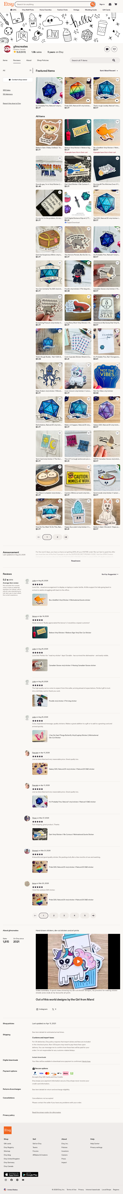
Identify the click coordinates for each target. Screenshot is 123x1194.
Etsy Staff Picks (28, 10)
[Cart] (116, 4)
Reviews (17, 60)
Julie (34, 581)
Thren (34, 818)
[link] (39, 537)
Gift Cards (106, 10)
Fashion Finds (62, 10)
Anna (34, 883)
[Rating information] (14, 52)
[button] (107, 49)
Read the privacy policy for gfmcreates (46, 1112)
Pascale (35, 753)
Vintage (76, 10)
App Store (12, 1174)
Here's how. (86, 1061)
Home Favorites (46, 10)
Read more (75, 561)
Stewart (35, 851)
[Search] (93, 4)
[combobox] (52, 4)
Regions (116, 1190)
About (28, 60)
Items (5, 60)
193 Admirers (8, 94)
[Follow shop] (114, 49)
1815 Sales (6, 90)
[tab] (18, 70)
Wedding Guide (91, 10)
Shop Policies (43, 60)
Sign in (102, 4)
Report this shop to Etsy (12, 103)
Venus (34, 616)
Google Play (30, 1174)
